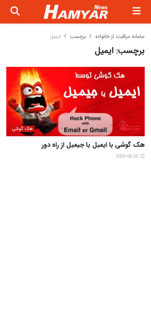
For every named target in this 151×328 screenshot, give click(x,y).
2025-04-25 (128, 156)
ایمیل (55, 36)
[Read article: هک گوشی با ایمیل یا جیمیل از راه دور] (75, 101)
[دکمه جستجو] (15, 12)
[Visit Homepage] (76, 12)
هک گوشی (22, 129)
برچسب (78, 36)
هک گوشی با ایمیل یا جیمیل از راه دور (93, 145)
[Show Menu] (137, 12)
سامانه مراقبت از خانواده (120, 36)
